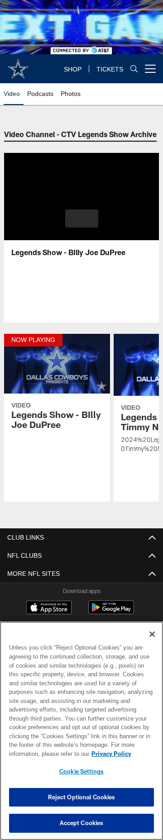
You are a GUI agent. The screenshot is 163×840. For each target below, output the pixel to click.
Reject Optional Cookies (81, 797)
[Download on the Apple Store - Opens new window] (48, 608)
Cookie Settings (81, 771)
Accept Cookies (82, 822)
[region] (81, 731)
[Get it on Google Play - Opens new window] (111, 612)
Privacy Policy (39, 753)
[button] (82, 218)
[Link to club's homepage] (18, 65)
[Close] (152, 634)
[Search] (134, 69)
